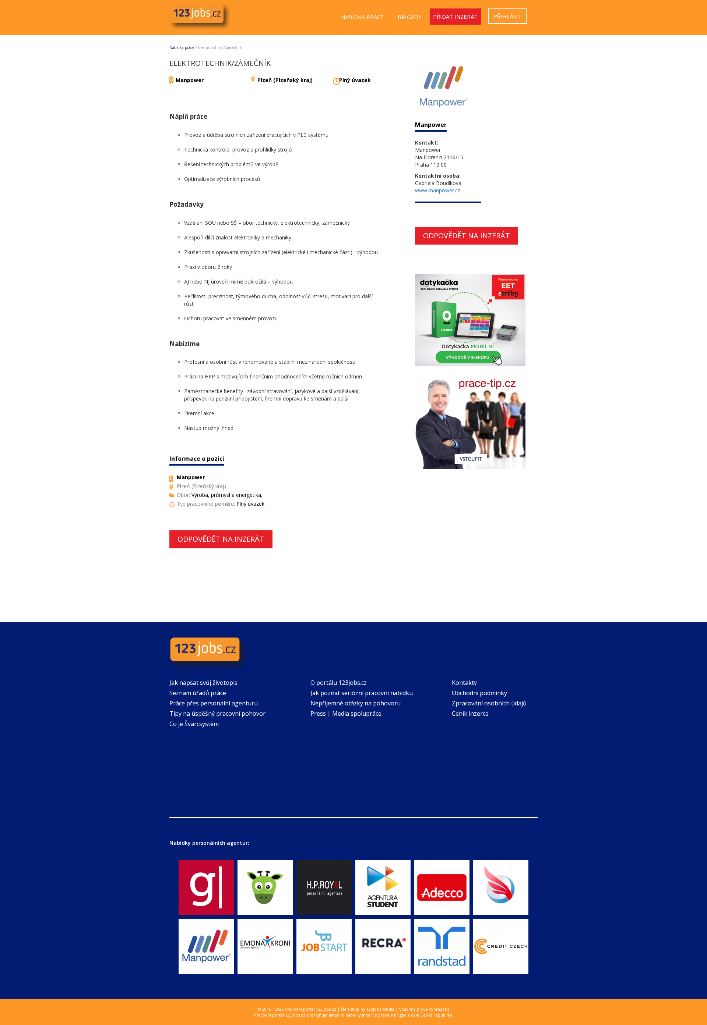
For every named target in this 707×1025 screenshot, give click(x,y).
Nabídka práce (362, 17)
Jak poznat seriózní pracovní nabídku (361, 693)
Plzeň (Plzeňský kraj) (285, 79)
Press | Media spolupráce (345, 713)
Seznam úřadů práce (197, 693)
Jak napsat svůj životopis (203, 683)
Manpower (190, 79)
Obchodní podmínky (479, 693)
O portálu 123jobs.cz (338, 683)
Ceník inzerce (470, 713)
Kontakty (464, 683)
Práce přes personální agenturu (213, 703)
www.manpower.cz (437, 190)
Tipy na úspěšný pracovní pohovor (217, 713)
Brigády (410, 17)
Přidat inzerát (455, 16)
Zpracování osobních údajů (489, 703)
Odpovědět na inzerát (220, 539)
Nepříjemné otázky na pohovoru (355, 703)
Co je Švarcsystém (194, 724)
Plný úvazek (355, 79)
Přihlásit (507, 16)
